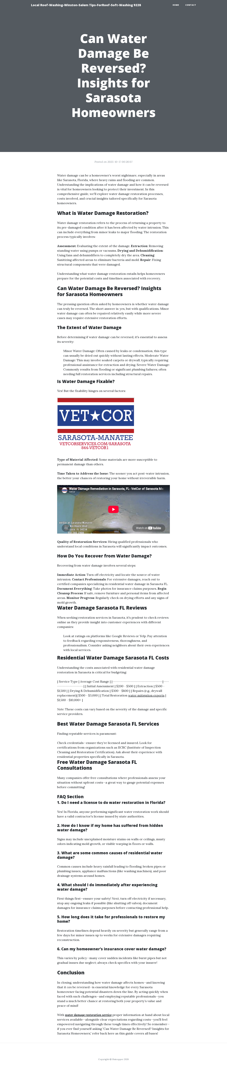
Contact (190, 5)
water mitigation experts (146, 695)
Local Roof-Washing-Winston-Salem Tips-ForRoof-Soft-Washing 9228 (86, 5)
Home (176, 5)
